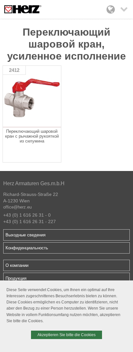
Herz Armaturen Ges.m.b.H (34, 183)
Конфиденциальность (26, 247)
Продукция (15, 278)
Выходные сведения (25, 235)
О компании (16, 265)
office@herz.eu (17, 207)
